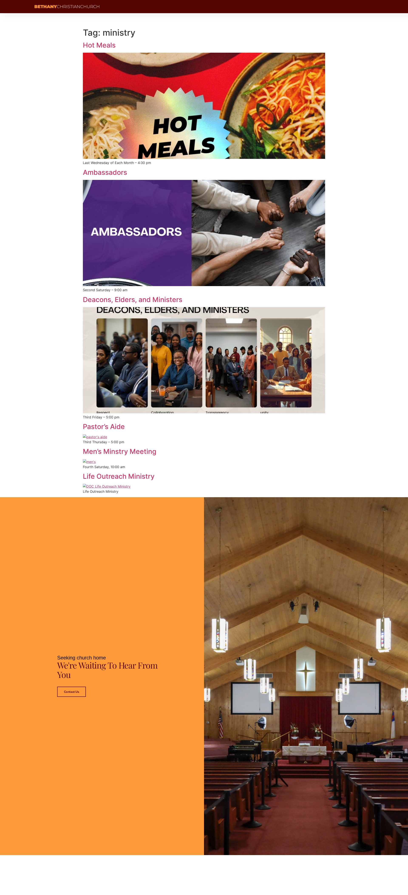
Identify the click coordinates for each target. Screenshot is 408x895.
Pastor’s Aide (104, 426)
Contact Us (71, 691)
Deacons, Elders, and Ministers (132, 299)
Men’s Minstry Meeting (119, 451)
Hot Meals (99, 45)
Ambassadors (105, 172)
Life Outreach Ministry (118, 476)
